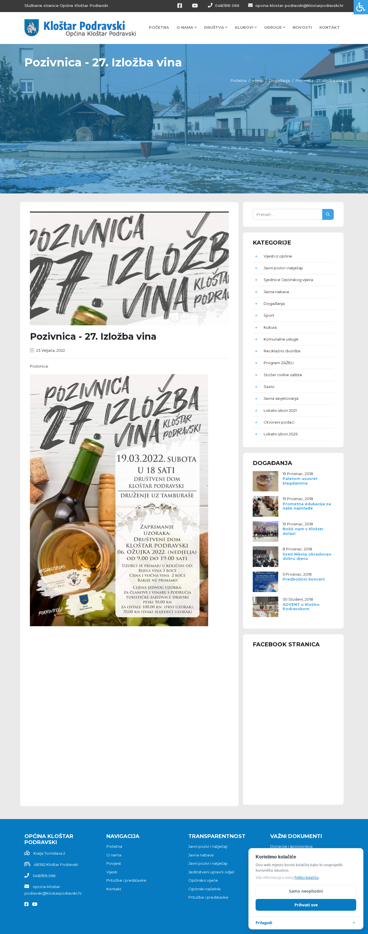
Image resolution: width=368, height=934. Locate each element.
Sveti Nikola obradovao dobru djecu (307, 556)
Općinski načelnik (204, 889)
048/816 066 (226, 5)
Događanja (279, 80)
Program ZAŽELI (279, 362)
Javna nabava (276, 291)
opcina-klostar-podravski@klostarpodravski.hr (299, 5)
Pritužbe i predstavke (126, 880)
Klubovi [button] (244, 27)
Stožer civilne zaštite (283, 374)
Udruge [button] (273, 27)
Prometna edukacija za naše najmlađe (307, 506)
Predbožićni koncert (304, 579)
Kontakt (329, 27)
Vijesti (257, 80)
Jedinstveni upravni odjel (211, 872)
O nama (113, 855)
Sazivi (269, 386)
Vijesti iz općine (278, 256)
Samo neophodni (306, 891)
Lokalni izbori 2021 (280, 410)
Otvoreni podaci (279, 422)
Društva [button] (214, 27)
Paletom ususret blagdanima (300, 480)
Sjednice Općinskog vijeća (288, 279)
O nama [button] (185, 27)
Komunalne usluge (281, 339)
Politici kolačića (306, 877)
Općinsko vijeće (203, 880)
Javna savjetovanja (281, 398)
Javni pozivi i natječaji (283, 268)
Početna (159, 27)
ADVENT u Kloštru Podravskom (301, 606)
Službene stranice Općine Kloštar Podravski (66, 5)
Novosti (302, 27)
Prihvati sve (306, 905)
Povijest (113, 863)
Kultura (270, 327)
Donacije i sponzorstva (291, 846)
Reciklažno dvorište (282, 351)
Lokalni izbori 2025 (281, 434)
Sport (269, 315)
